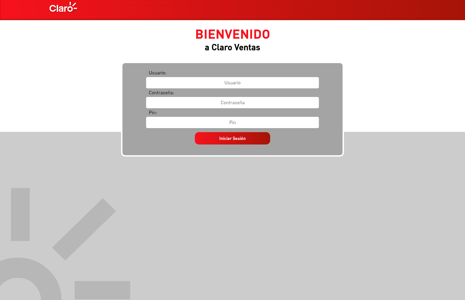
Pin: (153, 112)
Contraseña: (161, 92)
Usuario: (157, 72)
